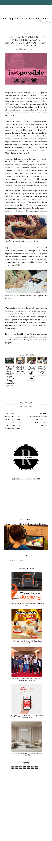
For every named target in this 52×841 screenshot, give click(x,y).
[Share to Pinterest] (31, 404)
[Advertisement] (26, 499)
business (26, 33)
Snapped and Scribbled (20, 836)
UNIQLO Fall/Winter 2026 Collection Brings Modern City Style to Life (27, 679)
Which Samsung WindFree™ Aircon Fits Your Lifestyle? (26, 754)
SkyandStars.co (46, 836)
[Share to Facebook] (21, 404)
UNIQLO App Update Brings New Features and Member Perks (27, 717)
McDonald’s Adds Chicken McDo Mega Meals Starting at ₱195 (27, 642)
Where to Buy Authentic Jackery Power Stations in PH (27, 604)
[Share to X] (26, 404)
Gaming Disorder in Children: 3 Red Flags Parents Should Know (26, 524)
